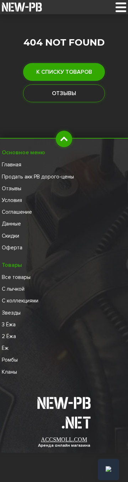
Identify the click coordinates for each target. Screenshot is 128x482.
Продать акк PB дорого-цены (38, 176)
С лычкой (13, 289)
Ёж (5, 348)
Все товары (16, 277)
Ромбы (10, 360)
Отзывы (64, 93)
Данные (11, 224)
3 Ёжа (9, 324)
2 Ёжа (9, 336)
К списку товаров (64, 72)
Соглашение (17, 212)
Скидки (10, 236)
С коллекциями (20, 300)
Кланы (9, 372)
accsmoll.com (64, 439)
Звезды (11, 313)
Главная (11, 164)
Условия (12, 200)
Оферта (12, 247)
